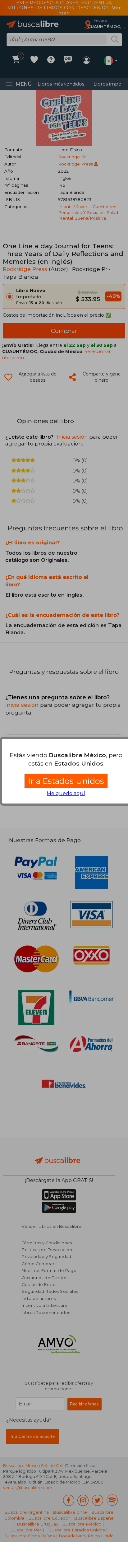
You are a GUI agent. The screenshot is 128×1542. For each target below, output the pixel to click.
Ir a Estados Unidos (66, 781)
